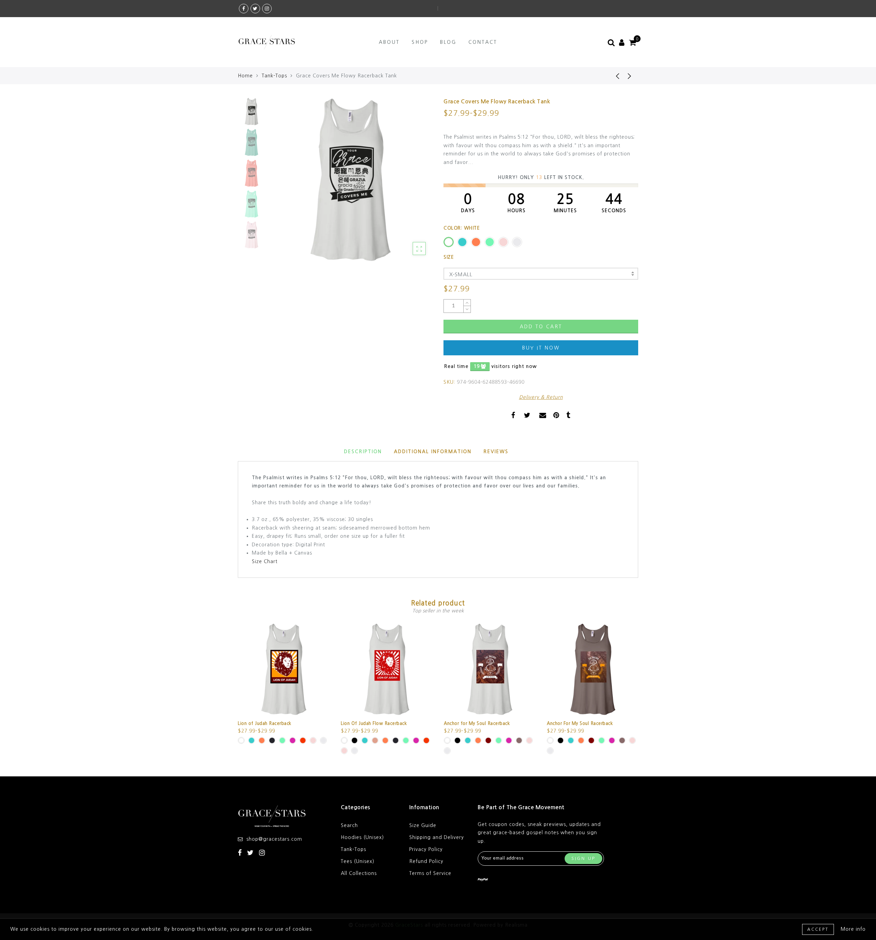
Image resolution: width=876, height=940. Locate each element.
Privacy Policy (426, 849)
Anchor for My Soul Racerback (477, 723)
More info (853, 929)
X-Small (461, 274)
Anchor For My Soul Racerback (580, 723)
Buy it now (541, 347)
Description (363, 451)
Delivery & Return (541, 397)
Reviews (496, 451)
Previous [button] (281, 184)
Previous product (612, 75)
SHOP (420, 42)
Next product (629, 75)
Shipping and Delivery (436, 837)
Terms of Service (430, 873)
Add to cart (541, 326)
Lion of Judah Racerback (265, 723)
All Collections (359, 873)
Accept (818, 929)
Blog (448, 42)
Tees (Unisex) (357, 861)
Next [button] (411, 183)
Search (349, 825)
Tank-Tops (274, 75)
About (389, 42)
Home (245, 75)
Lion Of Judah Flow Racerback (374, 723)
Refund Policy (426, 861)
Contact (482, 42)
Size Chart (265, 561)
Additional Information (433, 451)
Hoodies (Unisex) (362, 837)
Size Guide (422, 825)
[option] (351, 180)
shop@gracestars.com (274, 839)
